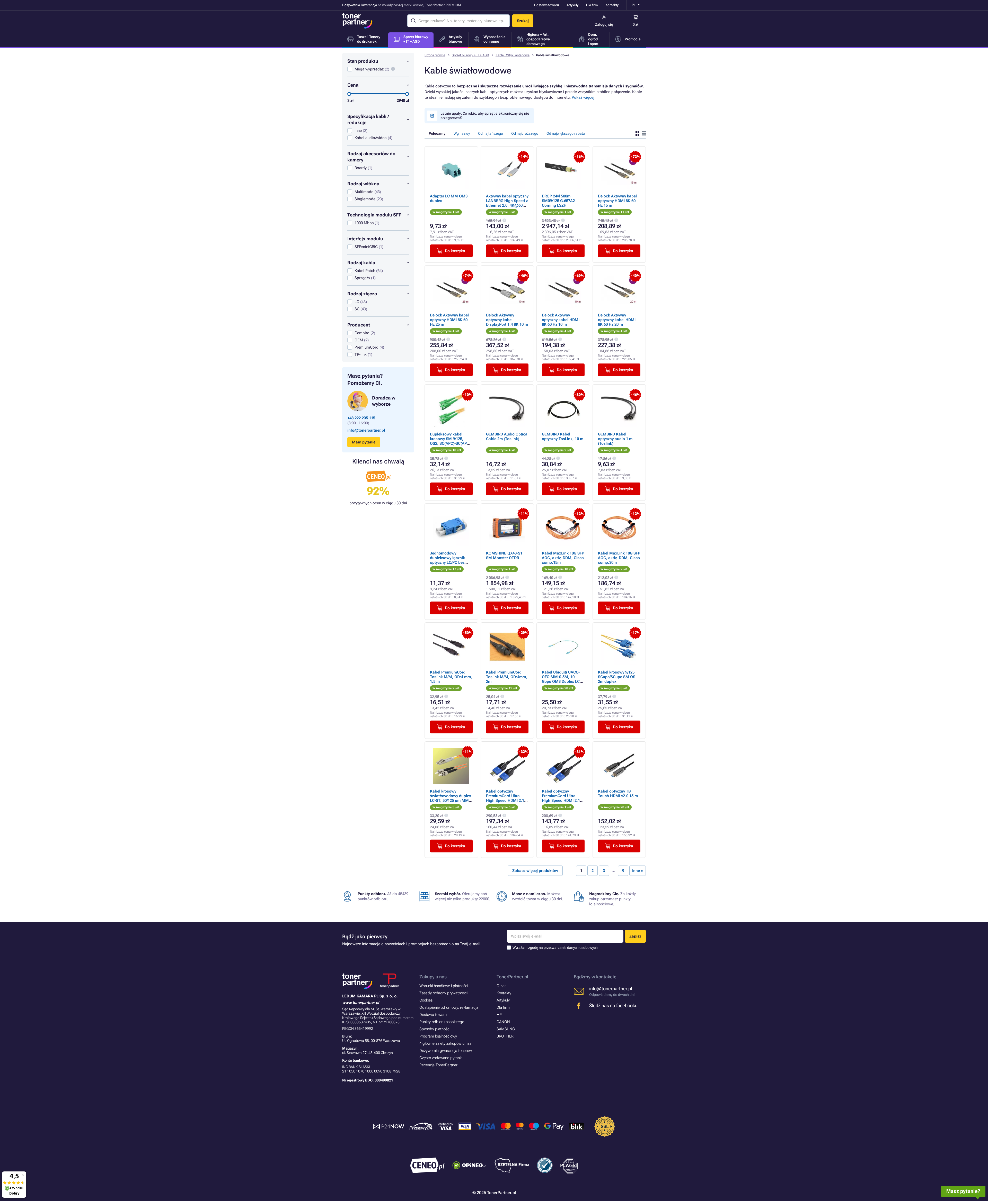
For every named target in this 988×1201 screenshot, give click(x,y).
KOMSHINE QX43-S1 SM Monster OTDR (504, 555)
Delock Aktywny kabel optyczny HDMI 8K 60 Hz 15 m (617, 201)
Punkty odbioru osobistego (441, 1022)
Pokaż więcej (583, 97)
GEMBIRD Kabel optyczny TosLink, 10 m (562, 436)
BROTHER (505, 1036)
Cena (352, 85)
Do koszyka (455, 251)
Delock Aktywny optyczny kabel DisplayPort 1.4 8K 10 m (507, 320)
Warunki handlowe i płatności (443, 986)
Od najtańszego (490, 133)
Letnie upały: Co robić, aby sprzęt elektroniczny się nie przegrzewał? (484, 115)
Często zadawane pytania (441, 1058)
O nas (501, 986)
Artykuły (572, 5)
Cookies (426, 1000)
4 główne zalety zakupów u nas (445, 1043)
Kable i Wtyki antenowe (513, 55)
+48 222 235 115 (361, 418)
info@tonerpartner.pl (366, 430)
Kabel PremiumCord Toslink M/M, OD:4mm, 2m (506, 677)
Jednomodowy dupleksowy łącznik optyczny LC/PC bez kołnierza (447, 560)
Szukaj (523, 21)
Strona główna (435, 55)
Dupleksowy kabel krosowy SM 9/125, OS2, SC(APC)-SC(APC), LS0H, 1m (451, 441)
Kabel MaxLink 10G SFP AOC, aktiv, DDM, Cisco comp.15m (563, 558)
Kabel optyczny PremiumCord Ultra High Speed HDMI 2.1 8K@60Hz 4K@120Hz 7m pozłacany (561, 800)
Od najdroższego (524, 133)
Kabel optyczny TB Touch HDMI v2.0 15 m (618, 793)
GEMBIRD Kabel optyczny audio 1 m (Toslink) (615, 439)
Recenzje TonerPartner (438, 1065)
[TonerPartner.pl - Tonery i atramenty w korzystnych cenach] (357, 21)
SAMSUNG (506, 1029)
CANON (503, 1022)
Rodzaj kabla (361, 262)
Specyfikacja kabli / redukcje (368, 119)
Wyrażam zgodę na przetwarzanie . (556, 947)
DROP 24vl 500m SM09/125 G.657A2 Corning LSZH (558, 201)
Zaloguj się (604, 24)
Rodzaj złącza (362, 293)
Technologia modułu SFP (374, 214)
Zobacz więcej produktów (535, 870)
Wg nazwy (462, 133)
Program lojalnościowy (438, 1036)
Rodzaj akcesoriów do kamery (371, 156)
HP (499, 1014)
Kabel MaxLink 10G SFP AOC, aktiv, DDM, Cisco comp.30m (619, 558)
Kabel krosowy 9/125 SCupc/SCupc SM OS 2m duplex (616, 677)
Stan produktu (362, 61)
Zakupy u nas (433, 976)
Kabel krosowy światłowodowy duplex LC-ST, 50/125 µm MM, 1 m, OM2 (450, 798)
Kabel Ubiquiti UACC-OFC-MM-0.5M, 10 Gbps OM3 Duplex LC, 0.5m (561, 679)
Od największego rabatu (565, 133)
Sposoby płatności (434, 1029)
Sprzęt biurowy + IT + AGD (470, 55)
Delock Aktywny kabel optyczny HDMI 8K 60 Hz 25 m (449, 320)
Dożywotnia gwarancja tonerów (445, 1050)
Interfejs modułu (365, 238)
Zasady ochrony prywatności (443, 993)
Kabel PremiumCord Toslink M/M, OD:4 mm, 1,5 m (451, 677)
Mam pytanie (363, 442)
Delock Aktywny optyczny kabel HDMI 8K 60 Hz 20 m (617, 320)
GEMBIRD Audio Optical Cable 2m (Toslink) (507, 436)
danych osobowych (582, 947)
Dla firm (592, 5)
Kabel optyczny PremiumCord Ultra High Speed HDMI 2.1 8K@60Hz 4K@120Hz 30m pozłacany (505, 800)
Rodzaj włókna (363, 183)
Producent (358, 324)
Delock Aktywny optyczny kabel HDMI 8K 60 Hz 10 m (560, 320)
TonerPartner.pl (512, 976)
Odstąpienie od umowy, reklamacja (448, 1007)
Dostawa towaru (546, 5)
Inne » (637, 870)
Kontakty (612, 5)
